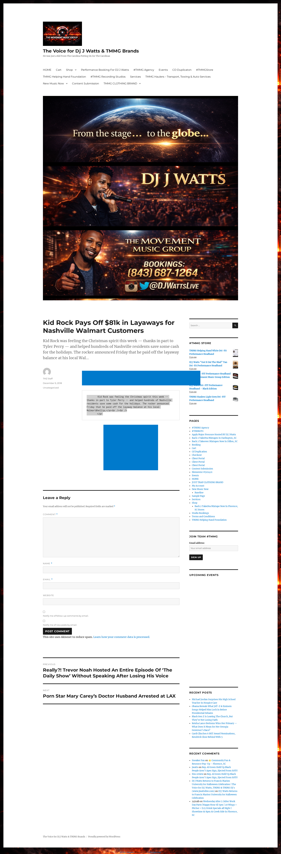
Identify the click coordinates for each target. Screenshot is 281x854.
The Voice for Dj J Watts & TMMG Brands (91, 51)
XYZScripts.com (154, 852)
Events (163, 69)
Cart (58, 69)
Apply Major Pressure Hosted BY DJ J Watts (214, 434)
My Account (198, 485)
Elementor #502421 (202, 472)
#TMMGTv (197, 431)
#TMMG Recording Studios (108, 76)
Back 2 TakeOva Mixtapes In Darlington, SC (214, 438)
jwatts (195, 767)
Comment (50, 514)
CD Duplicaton (182, 69)
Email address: (197, 543)
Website (48, 595)
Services (135, 76)
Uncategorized (51, 387)
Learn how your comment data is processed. (121, 637)
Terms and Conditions (203, 516)
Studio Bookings (200, 513)
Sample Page (198, 496)
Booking (196, 444)
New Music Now (53, 83)
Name (47, 563)
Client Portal (198, 458)
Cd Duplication (199, 451)
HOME (47, 69)
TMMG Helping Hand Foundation (64, 76)
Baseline (199, 492)
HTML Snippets (127, 852)
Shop (69, 69)
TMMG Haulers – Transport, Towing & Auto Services (178, 76)
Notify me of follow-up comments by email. (66, 615)
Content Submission (85, 83)
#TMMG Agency (144, 69)
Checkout (197, 455)
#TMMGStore (204, 69)
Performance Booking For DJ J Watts (105, 69)
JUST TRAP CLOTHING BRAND (207, 482)
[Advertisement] (142, 378)
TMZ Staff (48, 378)
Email (48, 579)
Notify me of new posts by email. (60, 625)
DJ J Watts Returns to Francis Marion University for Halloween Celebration (214, 794)
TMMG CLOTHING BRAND (120, 83)
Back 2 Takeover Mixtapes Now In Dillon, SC (214, 441)
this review (197, 774)
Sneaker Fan (198, 760)
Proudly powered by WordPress (104, 836)
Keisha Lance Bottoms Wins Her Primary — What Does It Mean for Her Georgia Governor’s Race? (214, 727)
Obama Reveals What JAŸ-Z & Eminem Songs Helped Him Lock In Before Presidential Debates (212, 709)
